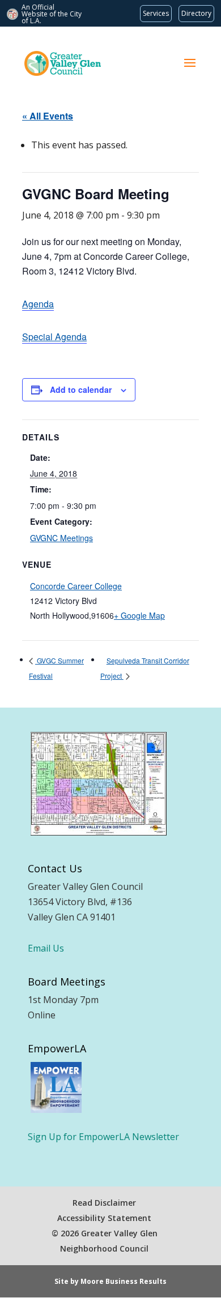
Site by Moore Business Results (110, 1281)
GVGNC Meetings (61, 537)
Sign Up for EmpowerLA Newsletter (103, 1136)
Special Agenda (54, 336)
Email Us (46, 948)
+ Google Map (139, 615)
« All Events (47, 115)
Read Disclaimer (104, 1202)
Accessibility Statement (104, 1218)
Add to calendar (81, 389)
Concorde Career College (76, 586)
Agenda (38, 303)
